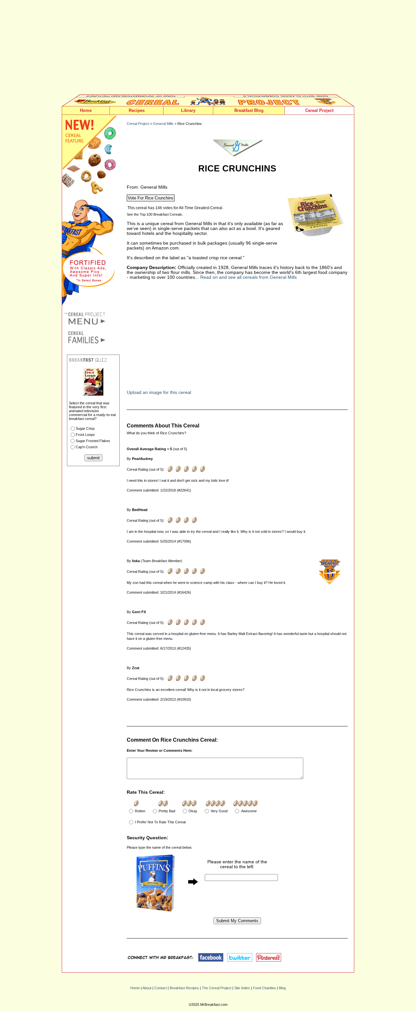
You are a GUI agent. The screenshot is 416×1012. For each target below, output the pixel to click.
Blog (282, 988)
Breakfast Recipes (184, 988)
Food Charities (264, 988)
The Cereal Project (216, 988)
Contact (160, 988)
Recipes (137, 110)
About (146, 988)
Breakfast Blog (249, 110)
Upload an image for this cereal (159, 392)
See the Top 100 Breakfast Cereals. (155, 214)
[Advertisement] (208, 48)
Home (86, 110)
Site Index (242, 988)
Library (188, 110)
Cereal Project (319, 110)
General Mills (163, 124)
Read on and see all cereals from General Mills (248, 277)
